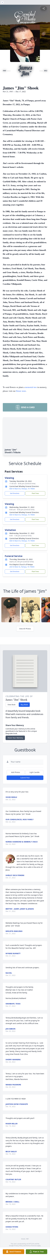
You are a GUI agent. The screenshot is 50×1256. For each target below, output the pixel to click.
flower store (21, 390)
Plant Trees (35, 493)
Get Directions (14, 493)
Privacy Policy (18, 1246)
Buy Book (24, 704)
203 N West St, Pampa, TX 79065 (21, 567)
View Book (11, 704)
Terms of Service (31, 1246)
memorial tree (31, 387)
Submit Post (25, 778)
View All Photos (25, 629)
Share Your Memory (15, 738)
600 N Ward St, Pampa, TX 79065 (22, 489)
